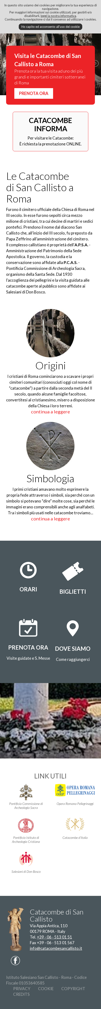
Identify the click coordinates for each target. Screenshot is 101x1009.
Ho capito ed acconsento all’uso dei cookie (50, 27)
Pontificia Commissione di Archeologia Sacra (26, 806)
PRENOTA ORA (33, 93)
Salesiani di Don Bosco (26, 871)
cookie (46, 988)
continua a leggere (50, 411)
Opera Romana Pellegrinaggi (75, 804)
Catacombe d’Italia (75, 838)
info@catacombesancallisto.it (56, 948)
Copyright (73, 988)
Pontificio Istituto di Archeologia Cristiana (26, 840)
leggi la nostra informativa (58, 16)
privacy (21, 988)
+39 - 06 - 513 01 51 (54, 937)
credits (21, 994)
